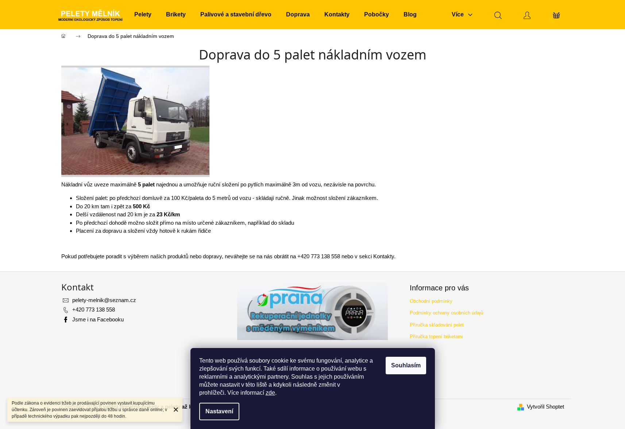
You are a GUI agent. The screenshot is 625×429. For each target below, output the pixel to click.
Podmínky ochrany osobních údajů (446, 313)
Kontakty (383, 256)
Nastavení (219, 411)
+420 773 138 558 (93, 309)
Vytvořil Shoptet (545, 406)
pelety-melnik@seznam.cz (104, 300)
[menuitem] (143, 14)
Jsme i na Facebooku (98, 319)
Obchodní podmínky (431, 301)
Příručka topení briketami (436, 336)
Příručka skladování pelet (437, 325)
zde (270, 393)
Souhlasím (406, 365)
